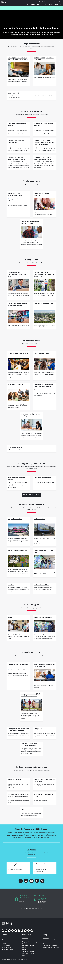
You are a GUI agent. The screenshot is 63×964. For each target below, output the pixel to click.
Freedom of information (49, 940)
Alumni (60, 1)
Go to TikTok (19, 930)
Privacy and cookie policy (49, 943)
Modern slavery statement (50, 942)
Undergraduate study (28, 940)
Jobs (23, 955)
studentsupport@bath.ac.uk (40, 869)
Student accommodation (28, 951)
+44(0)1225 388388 (6, 947)
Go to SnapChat (15, 930)
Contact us (25, 938)
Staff (40, 1)
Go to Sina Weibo (25, 930)
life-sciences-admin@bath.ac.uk (15, 869)
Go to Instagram (26, 881)
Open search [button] (61, 4)
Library (24, 947)
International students (28, 945)
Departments (51, 4)
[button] (22, 908)
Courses (28, 4)
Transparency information (50, 945)
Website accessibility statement (51, 947)
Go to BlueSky (6, 930)
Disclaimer (46, 938)
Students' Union (26, 949)
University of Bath (4, 2)
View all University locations (31, 495)
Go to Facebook (3, 930)
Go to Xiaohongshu (31, 930)
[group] (22, 899)
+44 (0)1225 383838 (38, 871)
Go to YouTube (31, 881)
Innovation (39, 4)
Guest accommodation (28, 953)
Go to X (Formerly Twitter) (21, 881)
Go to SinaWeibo (37, 881)
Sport (45, 4)
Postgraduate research (28, 943)
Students (46, 1)
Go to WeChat (42, 881)
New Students (53, 1)
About (56, 4)
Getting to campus (9, 949)
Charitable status (6, 959)
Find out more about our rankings (31, 912)
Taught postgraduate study (29, 942)
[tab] (24, 908)
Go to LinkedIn (12, 930)
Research (33, 4)
